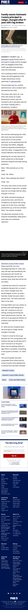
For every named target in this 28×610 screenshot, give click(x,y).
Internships (15, 530)
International (4, 483)
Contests (15, 520)
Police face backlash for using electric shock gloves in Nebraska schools (9, 405)
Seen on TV (15, 518)
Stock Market (16, 551)
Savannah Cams (17, 480)
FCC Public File (16, 532)
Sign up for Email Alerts (17, 526)
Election (4, 544)
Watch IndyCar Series (16, 572)
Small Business (16, 553)
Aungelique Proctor (7, 25)
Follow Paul (4, 505)
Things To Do (4, 510)
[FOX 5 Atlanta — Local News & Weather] (5, 2)
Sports (15, 497)
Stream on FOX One (16, 558)
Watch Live (21, 2)
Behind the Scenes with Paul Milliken (5, 527)
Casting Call (4, 503)
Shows (3, 514)
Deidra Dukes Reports (4, 530)
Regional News (4, 558)
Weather (16, 475)
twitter (14, 593)
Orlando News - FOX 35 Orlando (5, 564)
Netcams (15, 478)
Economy (15, 547)
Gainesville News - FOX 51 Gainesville (5, 567)
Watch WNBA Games (16, 582)
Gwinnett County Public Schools (13, 375)
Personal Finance (17, 546)
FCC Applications (17, 533)
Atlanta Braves (16, 499)
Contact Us (15, 523)
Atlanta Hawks (16, 503)
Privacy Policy (15, 463)
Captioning (15, 535)
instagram (17, 593)
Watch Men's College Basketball (17, 575)
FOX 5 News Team (17, 521)
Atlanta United (16, 505)
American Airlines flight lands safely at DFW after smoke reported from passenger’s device (9, 412)
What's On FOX (5, 538)
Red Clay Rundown (5, 520)
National (3, 481)
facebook (11, 593)
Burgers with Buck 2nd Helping (5, 534)
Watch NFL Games (17, 560)
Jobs (14, 528)
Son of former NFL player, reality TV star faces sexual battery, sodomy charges (9, 432)
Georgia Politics (5, 547)
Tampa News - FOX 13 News (4, 561)
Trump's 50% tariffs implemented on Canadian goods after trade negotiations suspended (9, 419)
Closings (15, 477)
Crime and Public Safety (17, 380)
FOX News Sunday (5, 493)
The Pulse (3, 518)
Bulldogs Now (4, 525)
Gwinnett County (21, 25)
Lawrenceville (16, 81)
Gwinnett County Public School (12, 264)
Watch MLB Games (16, 566)
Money (15, 544)
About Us (16, 514)
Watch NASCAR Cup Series (16, 569)
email (20, 593)
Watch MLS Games (15, 585)
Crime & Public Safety (4, 479)
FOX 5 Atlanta (15, 25)
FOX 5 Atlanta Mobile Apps (4, 491)
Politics (3, 485)
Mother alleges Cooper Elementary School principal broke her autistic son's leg (11, 46)
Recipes (3, 508)
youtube (8, 593)
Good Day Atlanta (4, 498)
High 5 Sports (16, 507)
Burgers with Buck (5, 501)
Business (15, 549)
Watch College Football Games (17, 563)
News (4, 380)
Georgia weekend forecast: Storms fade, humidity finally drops (9, 425)
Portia (2, 521)
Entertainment (4, 489)
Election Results (5, 549)
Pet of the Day (4, 507)
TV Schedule (4, 540)
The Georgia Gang (5, 523)
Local (2, 477)
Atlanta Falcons (16, 501)
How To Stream (17, 516)
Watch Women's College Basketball (17, 578)
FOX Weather (16, 487)
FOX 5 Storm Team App (16, 482)
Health (2, 487)
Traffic (14, 485)
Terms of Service (15, 464)
